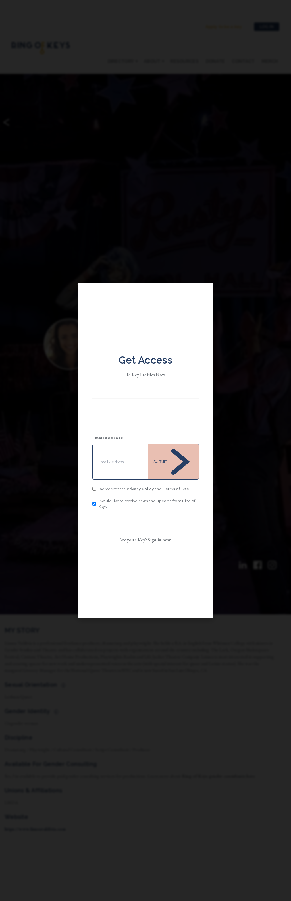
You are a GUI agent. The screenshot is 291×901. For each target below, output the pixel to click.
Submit (160, 462)
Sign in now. (160, 540)
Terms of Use (176, 489)
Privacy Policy (140, 489)
